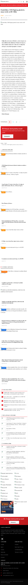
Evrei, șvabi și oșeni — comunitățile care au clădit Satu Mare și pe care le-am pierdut (14, 397)
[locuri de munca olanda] (7, 507)
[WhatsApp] (6, 18)
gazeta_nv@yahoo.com (8, 573)
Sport (2, 15)
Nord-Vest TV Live (19, 547)
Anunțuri (3, 557)
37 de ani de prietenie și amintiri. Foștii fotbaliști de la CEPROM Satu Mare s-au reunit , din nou (14, 409)
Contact (16, 544)
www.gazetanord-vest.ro (8, 575)
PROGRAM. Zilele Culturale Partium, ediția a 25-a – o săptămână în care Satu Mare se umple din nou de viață (14, 401)
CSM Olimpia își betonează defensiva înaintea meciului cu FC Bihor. (15, 405)
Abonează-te (7, 136)
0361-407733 (6, 570)
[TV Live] (19, 2)
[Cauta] (21, 2)
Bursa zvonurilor (4, 554)
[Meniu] (26, 1)
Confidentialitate (18, 549)
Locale (2, 544)
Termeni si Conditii (19, 552)
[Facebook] (2, 18)
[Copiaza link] (9, 18)
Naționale (3, 552)
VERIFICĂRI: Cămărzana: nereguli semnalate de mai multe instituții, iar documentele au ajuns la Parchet (14, 393)
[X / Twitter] (4, 18)
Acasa (2, 143)
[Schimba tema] (23, 2)
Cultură (2, 549)
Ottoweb (8, 582)
